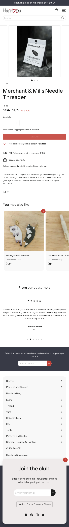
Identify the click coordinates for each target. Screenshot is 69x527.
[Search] (62, 17)
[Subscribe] (53, 492)
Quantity (7, 117)
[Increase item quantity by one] (17, 123)
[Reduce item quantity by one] (6, 123)
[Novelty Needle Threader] (24, 239)
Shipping (17, 130)
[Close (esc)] (65, 460)
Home (5, 83)
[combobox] (34, 17)
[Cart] (56, 10)
